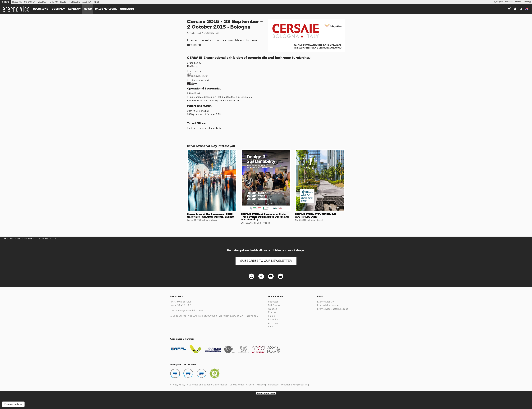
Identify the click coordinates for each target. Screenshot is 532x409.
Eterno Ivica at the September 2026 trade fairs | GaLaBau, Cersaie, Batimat (210, 215)
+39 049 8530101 (182, 302)
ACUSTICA (86, 2)
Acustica (273, 323)
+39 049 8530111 (183, 305)
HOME (6, 2)
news (88, 9)
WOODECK (42, 2)
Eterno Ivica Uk (325, 302)
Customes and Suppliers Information (207, 385)
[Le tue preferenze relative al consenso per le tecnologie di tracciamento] (13, 404)
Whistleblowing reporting (295, 385)
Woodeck (273, 309)
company (58, 9)
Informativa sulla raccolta (266, 393)
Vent (270, 326)
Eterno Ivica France (328, 305)
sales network (106, 9)
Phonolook (274, 319)
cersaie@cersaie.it (205, 97)
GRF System (274, 305)
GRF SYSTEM (29, 2)
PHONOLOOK (74, 2)
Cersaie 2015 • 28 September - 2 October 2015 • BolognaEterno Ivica (16, 9)
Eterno (272, 312)
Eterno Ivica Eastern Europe (332, 309)
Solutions (40, 9)
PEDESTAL (16, 2)
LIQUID (63, 2)
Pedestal (273, 302)
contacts (127, 9)
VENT (96, 2)
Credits (250, 385)
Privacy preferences (268, 385)
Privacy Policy (177, 385)
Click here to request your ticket (205, 128)
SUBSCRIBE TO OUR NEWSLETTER (266, 260)
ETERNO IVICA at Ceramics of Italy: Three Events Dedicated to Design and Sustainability (265, 217)
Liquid (271, 316)
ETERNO (53, 2)
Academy (74, 9)
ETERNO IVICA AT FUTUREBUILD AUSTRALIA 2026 (315, 215)
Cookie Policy (237, 385)
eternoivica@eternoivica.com (186, 310)
